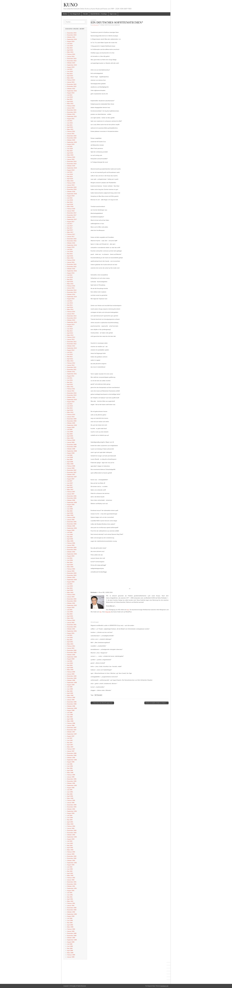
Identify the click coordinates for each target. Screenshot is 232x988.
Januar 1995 (70, 802)
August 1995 (70, 787)
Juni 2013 (70, 328)
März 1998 (70, 721)
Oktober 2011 (71, 371)
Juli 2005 (69, 532)
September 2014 (72, 296)
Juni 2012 (70, 354)
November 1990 (71, 909)
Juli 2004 (69, 558)
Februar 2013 (71, 337)
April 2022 (70, 101)
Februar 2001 (71, 646)
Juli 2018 (69, 198)
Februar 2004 (71, 569)
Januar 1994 (70, 828)
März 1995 (70, 798)
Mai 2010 (69, 408)
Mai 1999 (69, 691)
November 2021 (71, 112)
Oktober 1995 (71, 783)
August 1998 (70, 710)
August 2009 (70, 427)
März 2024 (70, 52)
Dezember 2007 (71, 470)
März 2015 (70, 283)
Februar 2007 (71, 491)
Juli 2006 (69, 506)
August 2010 (70, 401)
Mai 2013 (69, 331)
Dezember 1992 (71, 856)
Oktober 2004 (71, 551)
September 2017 (72, 219)
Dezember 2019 (71, 161)
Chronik (85, 14)
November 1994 (71, 807)
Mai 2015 (69, 279)
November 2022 (71, 86)
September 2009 (72, 425)
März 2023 (70, 78)
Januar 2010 (70, 416)
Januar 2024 (70, 56)
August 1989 (70, 942)
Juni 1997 (70, 740)
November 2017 (71, 215)
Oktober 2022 (71, 88)
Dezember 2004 (71, 547)
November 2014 (71, 292)
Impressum (113, 14)
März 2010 (70, 412)
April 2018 (70, 204)
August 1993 (70, 839)
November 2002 (71, 601)
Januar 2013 (70, 339)
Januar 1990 (70, 931)
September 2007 (72, 476)
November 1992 (71, 858)
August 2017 (70, 221)
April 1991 (70, 899)
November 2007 (71, 472)
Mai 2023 (69, 73)
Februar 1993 (71, 852)
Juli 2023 (69, 69)
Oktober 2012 (71, 346)
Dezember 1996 (71, 753)
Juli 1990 (69, 918)
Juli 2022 (69, 95)
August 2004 (70, 556)
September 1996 (72, 759)
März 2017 (70, 232)
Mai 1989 (69, 948)
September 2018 (72, 193)
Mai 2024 (69, 48)
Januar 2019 (70, 185)
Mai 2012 (69, 356)
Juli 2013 (69, 326)
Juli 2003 (69, 584)
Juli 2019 (69, 172)
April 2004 (70, 564)
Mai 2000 (69, 665)
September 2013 (72, 322)
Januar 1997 (70, 751)
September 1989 (72, 940)
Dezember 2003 (71, 573)
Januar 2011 (70, 391)
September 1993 (72, 837)
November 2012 (71, 343)
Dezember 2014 (71, 290)
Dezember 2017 (71, 213)
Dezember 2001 (71, 624)
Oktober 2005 (71, 526)
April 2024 (70, 50)
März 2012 (70, 361)
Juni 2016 (70, 251)
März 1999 (70, 695)
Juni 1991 (70, 895)
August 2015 (70, 273)
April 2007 (70, 487)
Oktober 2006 (71, 500)
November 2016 (71, 241)
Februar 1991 (71, 903)
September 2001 (72, 631)
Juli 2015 (69, 275)
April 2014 (70, 307)
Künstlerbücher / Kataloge (99, 14)
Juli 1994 (69, 815)
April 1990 (70, 925)
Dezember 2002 (71, 599)
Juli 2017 (69, 223)
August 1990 (70, 916)
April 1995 (70, 796)
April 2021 (70, 127)
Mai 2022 (69, 99)
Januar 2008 (70, 468)
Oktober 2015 (71, 268)
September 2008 (72, 451)
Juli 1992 (69, 867)
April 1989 (70, 950)
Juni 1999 (70, 689)
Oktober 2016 (71, 243)
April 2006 (70, 513)
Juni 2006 (70, 509)
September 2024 (72, 39)
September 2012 (72, 348)
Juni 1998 (70, 714)
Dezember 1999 (71, 676)
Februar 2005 (71, 543)
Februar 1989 (71, 955)
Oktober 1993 (71, 834)
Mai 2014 (69, 305)
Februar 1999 (71, 697)
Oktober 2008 (71, 449)
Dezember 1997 (71, 727)
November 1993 (71, 832)
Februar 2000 (71, 672)
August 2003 (70, 581)
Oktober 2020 (71, 140)
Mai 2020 (69, 150)
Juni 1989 (70, 946)
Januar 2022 (70, 108)
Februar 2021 (71, 131)
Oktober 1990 (71, 912)
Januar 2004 (70, 571)
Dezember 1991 (71, 882)
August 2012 (70, 350)
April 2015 (70, 281)
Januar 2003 (70, 596)
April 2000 (70, 667)
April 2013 (70, 333)
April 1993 (70, 847)
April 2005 (70, 539)
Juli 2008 (69, 455)
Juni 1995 (70, 792)
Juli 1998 (69, 712)
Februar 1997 (71, 749)
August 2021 (70, 118)
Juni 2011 (70, 380)
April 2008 (70, 461)
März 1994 (70, 824)
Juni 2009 (70, 431)
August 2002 (70, 607)
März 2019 (70, 181)
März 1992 (70, 875)
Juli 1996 (69, 764)
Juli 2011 (69, 378)
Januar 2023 (70, 82)
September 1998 (72, 708)
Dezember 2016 (71, 238)
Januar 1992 (70, 880)
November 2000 (71, 652)
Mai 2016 (69, 253)
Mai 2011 (69, 382)
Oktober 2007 (71, 474)
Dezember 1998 (71, 702)
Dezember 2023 (71, 58)
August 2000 (70, 659)
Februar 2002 (71, 620)
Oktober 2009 (71, 423)
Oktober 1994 (71, 809)
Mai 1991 (69, 897)
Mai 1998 (69, 717)
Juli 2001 (69, 635)
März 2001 (70, 644)
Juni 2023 (70, 71)
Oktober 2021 (71, 114)
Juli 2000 (69, 661)
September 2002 (72, 605)
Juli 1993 (69, 841)
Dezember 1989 (71, 933)
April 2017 (70, 230)
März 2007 (70, 489)
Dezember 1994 (71, 804)
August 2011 (70, 376)
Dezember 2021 (71, 110)
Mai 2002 (69, 614)
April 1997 (70, 744)
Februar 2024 (71, 54)
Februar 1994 (71, 826)
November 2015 (71, 266)
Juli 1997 (69, 738)
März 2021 (70, 129)
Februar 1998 (71, 723)
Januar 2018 (70, 211)
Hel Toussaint (95, 25)
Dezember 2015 (71, 264)
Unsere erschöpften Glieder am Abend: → (156, 703)
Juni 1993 (70, 843)
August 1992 (70, 864)
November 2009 (71, 421)
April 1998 (70, 719)
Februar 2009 (71, 440)
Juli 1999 (69, 686)
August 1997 (70, 736)
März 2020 (70, 155)
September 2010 (72, 399)
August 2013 (70, 324)
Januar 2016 (70, 262)
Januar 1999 (70, 699)
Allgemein (93, 20)
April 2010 (70, 410)
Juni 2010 (70, 406)
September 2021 (72, 116)
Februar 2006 (71, 517)
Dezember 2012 (71, 341)
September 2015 (72, 271)
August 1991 (70, 890)
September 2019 (72, 168)
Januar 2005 (70, 545)
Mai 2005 (69, 536)
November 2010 (71, 395)
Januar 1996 (70, 777)
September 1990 (72, 914)
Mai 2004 (69, 562)
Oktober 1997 (71, 732)
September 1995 (72, 785)
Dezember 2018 (71, 187)
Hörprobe (108, 612)
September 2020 (72, 142)
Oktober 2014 (71, 294)
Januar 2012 (70, 365)
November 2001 (71, 627)
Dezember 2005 (71, 521)
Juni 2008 (70, 457)
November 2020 (71, 138)
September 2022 (72, 90)
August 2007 (70, 479)
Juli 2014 (69, 301)
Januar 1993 (70, 854)
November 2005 (71, 524)
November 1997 (71, 729)
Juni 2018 (70, 200)
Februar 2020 (71, 157)
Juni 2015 (70, 277)
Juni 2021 (70, 123)
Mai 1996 (69, 768)
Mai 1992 (69, 871)
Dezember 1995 (71, 779)
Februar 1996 (71, 774)
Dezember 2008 (71, 444)
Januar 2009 (70, 442)
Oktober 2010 (71, 397)
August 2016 (70, 247)
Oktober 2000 (71, 654)
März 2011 (70, 386)
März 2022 (70, 103)
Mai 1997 (69, 742)
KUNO (70, 5)
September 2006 (72, 502)
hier (128, 609)
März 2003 (70, 592)
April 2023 (70, 75)
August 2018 (70, 195)
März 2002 (70, 618)
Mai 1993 (69, 845)
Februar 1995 (71, 800)
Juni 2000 (70, 663)
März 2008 (70, 464)
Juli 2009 (69, 429)
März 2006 (70, 515)
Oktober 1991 (71, 886)
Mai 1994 (69, 819)
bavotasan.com (164, 986)
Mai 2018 (69, 202)
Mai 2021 (69, 125)
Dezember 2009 (71, 418)
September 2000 (72, 657)
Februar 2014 (71, 311)
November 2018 (71, 189)
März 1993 (70, 850)
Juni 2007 (70, 483)
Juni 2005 (70, 534)
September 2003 (72, 579)
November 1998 (71, 704)
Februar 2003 (71, 594)
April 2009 (70, 436)
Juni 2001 (70, 637)
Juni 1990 (70, 920)
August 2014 (70, 298)
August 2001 (70, 633)
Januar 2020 (70, 159)
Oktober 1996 (71, 757)
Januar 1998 (70, 725)
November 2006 (71, 498)
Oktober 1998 (71, 706)
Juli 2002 (69, 609)
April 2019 (70, 178)
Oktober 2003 (71, 577)
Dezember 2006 (71, 496)
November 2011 (71, 369)
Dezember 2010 (71, 393)
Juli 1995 (69, 789)
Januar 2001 (70, 648)
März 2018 (70, 206)
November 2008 (71, 446)
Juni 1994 (70, 817)
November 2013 (71, 318)
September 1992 (72, 862)
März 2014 (70, 309)
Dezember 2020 (71, 136)
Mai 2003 (69, 588)
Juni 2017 (70, 226)
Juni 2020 (70, 148)
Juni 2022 (70, 97)
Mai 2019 (69, 176)
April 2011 (70, 384)
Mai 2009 (69, 434)
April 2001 (70, 641)
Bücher (65, 14)
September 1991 (72, 888)
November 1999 (71, 678)
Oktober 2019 (71, 165)
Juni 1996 (70, 766)
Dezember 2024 (71, 33)
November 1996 (71, 755)
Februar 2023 (71, 80)
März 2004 (70, 566)
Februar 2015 (71, 286)
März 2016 (70, 258)
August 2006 (70, 504)
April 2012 (70, 358)
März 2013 (70, 335)
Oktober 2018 (71, 191)
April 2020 (70, 153)
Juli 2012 (69, 352)
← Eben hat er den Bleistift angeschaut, (102, 703)
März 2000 (70, 669)
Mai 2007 (69, 485)
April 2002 (70, 616)
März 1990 (70, 927)
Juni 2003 (70, 586)
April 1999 (70, 693)
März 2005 (70, 541)
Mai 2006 (69, 511)
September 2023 (72, 65)
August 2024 (70, 41)
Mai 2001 (69, 639)
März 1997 (70, 747)
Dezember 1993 (71, 830)
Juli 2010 (69, 404)
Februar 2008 (71, 466)
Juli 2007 (69, 481)
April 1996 (70, 770)
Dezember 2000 (71, 650)
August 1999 (70, 684)
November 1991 (71, 884)
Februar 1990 (71, 929)
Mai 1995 (69, 794)
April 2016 (70, 256)
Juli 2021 (69, 120)
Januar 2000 (70, 674)
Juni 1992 (70, 869)
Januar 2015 (70, 288)
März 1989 (70, 952)
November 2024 (71, 35)
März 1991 (70, 901)
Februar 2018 (71, 208)
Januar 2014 (70, 313)
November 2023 (71, 60)
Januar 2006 (70, 519)
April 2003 (70, 590)
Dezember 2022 (71, 84)
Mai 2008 (69, 459)
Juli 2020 (69, 146)
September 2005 (72, 528)
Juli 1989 (69, 944)
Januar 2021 (70, 133)
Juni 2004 (70, 560)
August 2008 (70, 453)
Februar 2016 (71, 260)
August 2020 (70, 144)
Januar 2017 (70, 236)
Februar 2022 (71, 105)
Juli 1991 (69, 892)
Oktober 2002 (71, 603)
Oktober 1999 (71, 680)
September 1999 (72, 682)
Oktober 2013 (71, 320)
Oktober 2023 (71, 63)
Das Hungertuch (75, 14)
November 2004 (71, 549)
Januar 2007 (70, 494)
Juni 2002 (70, 611)
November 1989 (71, 935)
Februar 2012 (71, 363)
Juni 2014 (70, 303)
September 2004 (72, 554)
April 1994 (70, 822)
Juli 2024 (69, 43)
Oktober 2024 (71, 37)
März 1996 (70, 772)
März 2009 (70, 438)
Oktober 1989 (71, 937)
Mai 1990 (69, 922)
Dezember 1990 (71, 907)
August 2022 (70, 93)
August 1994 (70, 813)
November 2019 (71, 163)
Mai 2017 (69, 228)
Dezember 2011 (71, 367)
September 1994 (72, 811)
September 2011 (72, 373)
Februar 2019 (71, 183)
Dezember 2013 (71, 316)
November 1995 (71, 781)
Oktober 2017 (71, 217)
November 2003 (71, 575)
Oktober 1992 (71, 860)
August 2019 (70, 170)
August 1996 (70, 762)
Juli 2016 (69, 249)
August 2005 (70, 530)
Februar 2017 (71, 234)
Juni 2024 (70, 45)
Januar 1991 (70, 905)
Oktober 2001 (71, 629)
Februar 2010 (71, 414)
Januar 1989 (70, 957)
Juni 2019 (70, 174)
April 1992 (70, 873)
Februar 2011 (71, 388)
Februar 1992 (71, 877)
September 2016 (72, 245)
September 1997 (72, 734)
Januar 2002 (70, 622)
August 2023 (70, 67)
